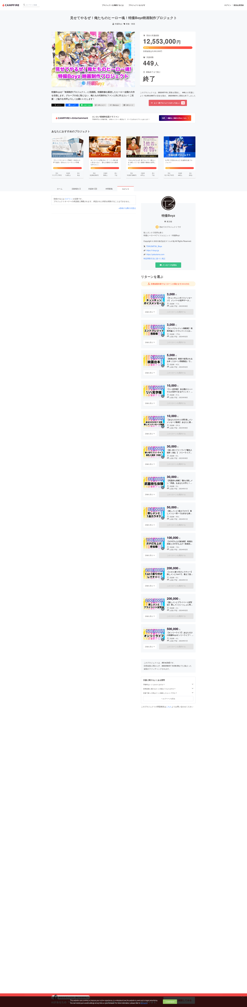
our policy (144, 1003)
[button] (175, 118)
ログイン (227, 5)
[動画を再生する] (93, 59)
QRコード (129, 105)
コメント (125, 189)
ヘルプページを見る (168, 698)
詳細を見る (149, 312)
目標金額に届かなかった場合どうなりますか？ (159, 689)
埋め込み (116, 105)
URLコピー (101, 105)
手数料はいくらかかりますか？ (154, 684)
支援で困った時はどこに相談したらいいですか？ (160, 693)
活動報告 (76, 188)
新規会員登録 (239, 5)
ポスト (59, 105)
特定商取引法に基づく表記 (154, 258)
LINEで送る (87, 105)
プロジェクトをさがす (137, 5)
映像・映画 (130, 24)
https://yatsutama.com (155, 254)
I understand (170, 1002)
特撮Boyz (118, 24)
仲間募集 (109, 188)
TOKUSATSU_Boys (154, 246)
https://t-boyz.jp (152, 250)
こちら (169, 706)
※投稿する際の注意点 (127, 208)
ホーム (59, 188)
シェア (73, 105)
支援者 (92, 188)
